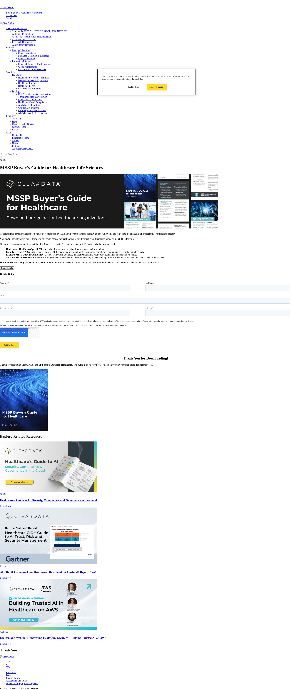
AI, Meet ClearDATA (22, 148)
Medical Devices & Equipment (33, 80)
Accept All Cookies (156, 87)
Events (15, 129)
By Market (17, 75)
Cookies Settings (134, 87)
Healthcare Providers (28, 83)
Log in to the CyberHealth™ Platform (24, 12)
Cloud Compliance (27, 53)
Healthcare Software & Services (33, 77)
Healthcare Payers (26, 86)
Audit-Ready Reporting (23, 45)
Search (9, 18)
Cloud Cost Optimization (30, 99)
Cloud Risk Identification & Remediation (31, 36)
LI (7, 664)
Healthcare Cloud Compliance (32, 102)
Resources (11, 116)
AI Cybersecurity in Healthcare (33, 113)
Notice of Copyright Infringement (22, 683)
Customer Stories (20, 127)
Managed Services (21, 50)
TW (8, 662)
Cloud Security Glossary (24, 124)
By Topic (16, 91)
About (9, 132)
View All (16, 118)
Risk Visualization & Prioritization (34, 94)
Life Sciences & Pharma (29, 88)
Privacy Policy (13, 678)
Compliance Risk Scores (24, 39)
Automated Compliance (23, 34)
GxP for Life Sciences (28, 107)
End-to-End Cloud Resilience (32, 69)
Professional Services (22, 61)
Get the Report (7, 7)
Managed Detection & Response (33, 56)
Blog (14, 121)
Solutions (10, 72)
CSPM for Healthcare (16, 28)
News (15, 143)
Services (10, 47)
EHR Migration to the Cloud (32, 110)
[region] (146, 82)
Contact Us (11, 15)
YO (8, 667)
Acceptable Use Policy (17, 680)
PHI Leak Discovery (22, 42)
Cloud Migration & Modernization (34, 64)
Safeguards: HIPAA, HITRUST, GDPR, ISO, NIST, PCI (39, 31)
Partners (16, 146)
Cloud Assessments (27, 66)
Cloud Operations (26, 58)
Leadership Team (20, 137)
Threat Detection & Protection (32, 96)
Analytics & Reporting (29, 105)
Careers (15, 140)
